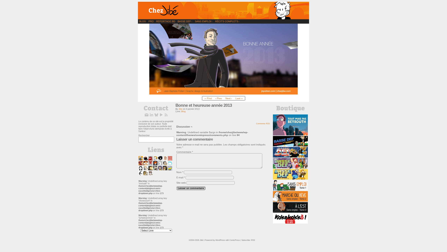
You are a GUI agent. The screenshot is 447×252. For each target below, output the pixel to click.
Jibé (201, 240)
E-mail (180, 177)
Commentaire (184, 151)
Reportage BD (165, 21)
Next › (228, 98)
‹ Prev (218, 98)
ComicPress (234, 240)
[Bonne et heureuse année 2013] (223, 93)
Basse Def (185, 21)
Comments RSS (263, 123)
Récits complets (227, 21)
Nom (179, 172)
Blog (142, 21)
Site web (181, 182)
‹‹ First (208, 98)
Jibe (180, 109)
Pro (151, 21)
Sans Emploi (204, 21)
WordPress (220, 240)
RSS (253, 240)
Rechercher (144, 135)
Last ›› (239, 98)
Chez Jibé (223, 10)
